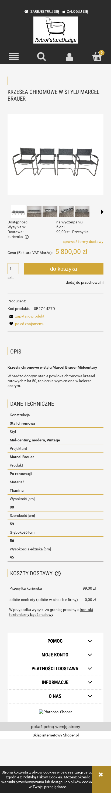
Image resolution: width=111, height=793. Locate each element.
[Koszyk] (97, 56)
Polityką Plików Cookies (42, 777)
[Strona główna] (55, 30)
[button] (14, 57)
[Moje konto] (69, 57)
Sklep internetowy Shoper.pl (56, 735)
